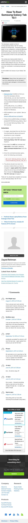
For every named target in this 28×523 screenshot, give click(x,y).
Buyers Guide (18, 487)
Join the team (5, 492)
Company (5, 483)
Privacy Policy (14, 521)
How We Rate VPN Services (13, 450)
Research (17, 483)
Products (4, 499)
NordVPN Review (6, 503)
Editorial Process (6, 489)
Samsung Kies (8, 94)
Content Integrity (6, 490)
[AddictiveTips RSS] (18, 514)
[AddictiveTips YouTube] (14, 514)
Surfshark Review (6, 505)
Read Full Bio (14, 255)
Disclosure (4, 521)
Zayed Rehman (7, 20)
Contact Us (4, 494)
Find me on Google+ (7, 268)
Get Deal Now (18, 423)
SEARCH (14, 474)
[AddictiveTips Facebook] (6, 514)
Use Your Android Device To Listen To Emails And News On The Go (12, 282)
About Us (4, 487)
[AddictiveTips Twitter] (10, 514)
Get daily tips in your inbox (12, 191)
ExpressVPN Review (7, 507)
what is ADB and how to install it (13, 116)
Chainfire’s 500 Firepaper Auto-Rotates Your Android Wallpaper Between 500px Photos (12, 276)
